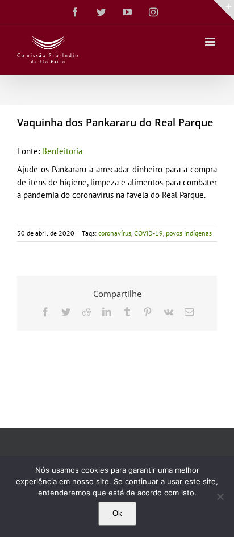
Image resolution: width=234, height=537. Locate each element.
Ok (117, 513)
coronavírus (114, 233)
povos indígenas (189, 233)
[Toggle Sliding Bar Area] (224, 10)
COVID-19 (148, 233)
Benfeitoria (62, 151)
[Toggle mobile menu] (211, 42)
